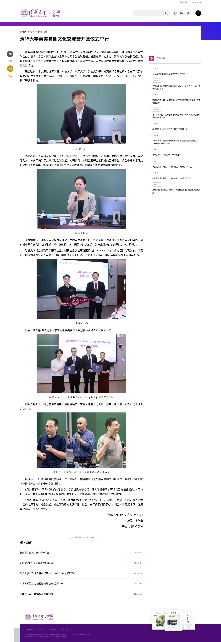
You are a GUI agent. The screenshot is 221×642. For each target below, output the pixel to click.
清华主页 (183, 2)
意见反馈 (64, 630)
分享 (10, 76)
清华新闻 (31, 32)
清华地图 (52, 630)
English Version (196, 2)
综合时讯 (39, 32)
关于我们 (29, 630)
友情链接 (40, 630)
